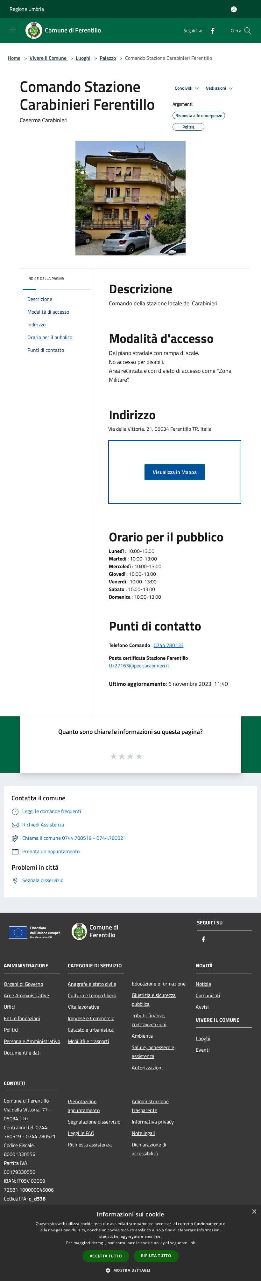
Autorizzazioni (147, 1067)
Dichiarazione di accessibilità (149, 1149)
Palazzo (108, 58)
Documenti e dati (22, 1052)
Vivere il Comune (49, 58)
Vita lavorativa (83, 1007)
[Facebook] (210, 30)
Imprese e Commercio (91, 1018)
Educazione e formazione (159, 983)
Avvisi (202, 1007)
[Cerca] (247, 30)
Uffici (9, 1007)
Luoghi (83, 58)
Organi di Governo (23, 984)
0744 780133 (169, 645)
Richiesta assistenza (90, 1144)
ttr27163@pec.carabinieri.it (139, 665)
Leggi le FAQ (81, 1133)
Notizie (203, 984)
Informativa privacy (153, 1121)
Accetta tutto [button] (106, 1256)
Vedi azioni (216, 88)
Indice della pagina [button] (45, 278)
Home (14, 58)
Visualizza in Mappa (175, 472)
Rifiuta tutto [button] (156, 1255)
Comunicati (208, 995)
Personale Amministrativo (32, 1041)
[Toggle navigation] (13, 30)
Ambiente (142, 1036)
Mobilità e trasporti (88, 1041)
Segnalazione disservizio (94, 1121)
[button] (130, 1270)
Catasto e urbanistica (91, 1030)
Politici (11, 1030)
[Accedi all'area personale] (234, 9)
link (191, 1242)
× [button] (253, 1211)
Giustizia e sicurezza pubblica (154, 999)
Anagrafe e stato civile (92, 984)
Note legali (143, 1133)
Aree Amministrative (26, 995)
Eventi (203, 1050)
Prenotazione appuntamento (84, 1105)
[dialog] (130, 1243)
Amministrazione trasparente (150, 1105)
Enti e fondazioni (22, 1018)
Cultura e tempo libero (92, 995)
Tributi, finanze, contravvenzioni (149, 1020)
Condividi (184, 88)
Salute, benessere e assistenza (153, 1051)
